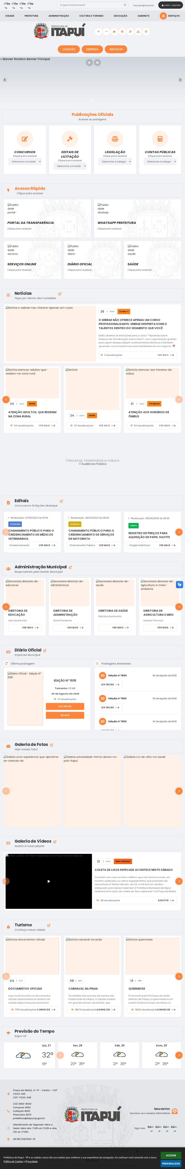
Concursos (24, 152)
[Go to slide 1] (92, 100)
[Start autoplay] (89, 62)
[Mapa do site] (138, 31)
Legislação (115, 152)
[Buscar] (125, 5)
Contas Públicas (160, 152)
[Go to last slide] (4, 80)
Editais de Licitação (70, 154)
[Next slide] (180, 80)
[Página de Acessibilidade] (146, 31)
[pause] (97, 62)
